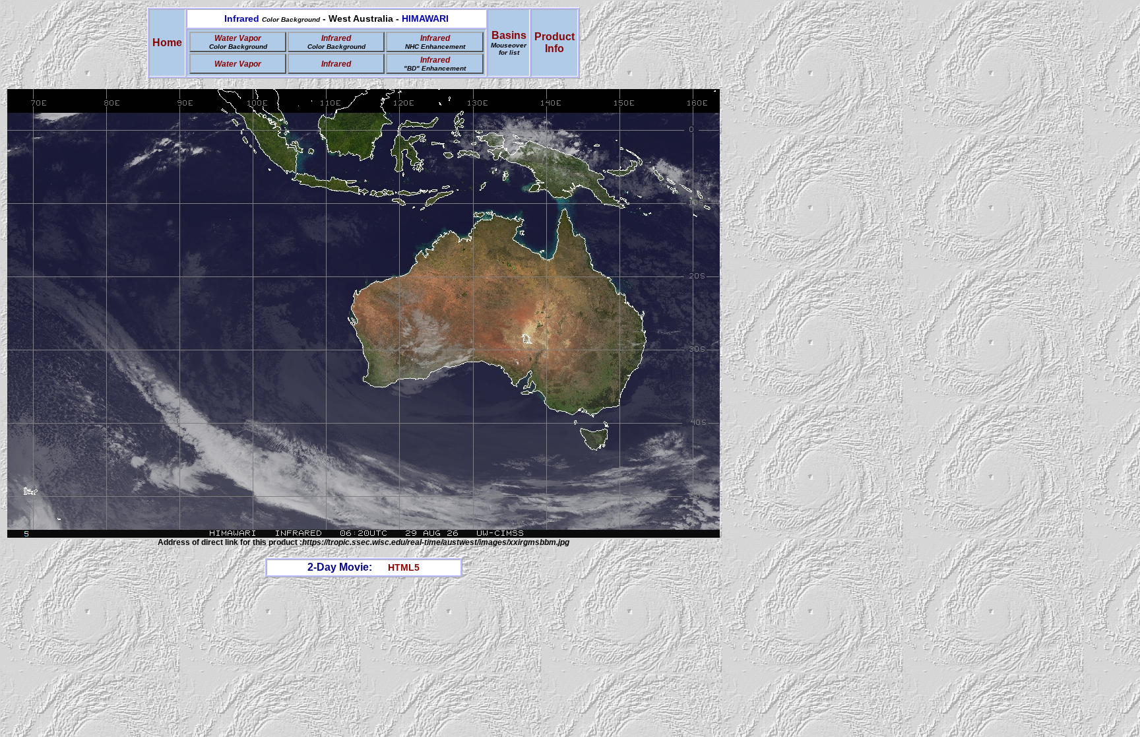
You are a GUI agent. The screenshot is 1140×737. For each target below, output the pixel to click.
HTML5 (404, 567)
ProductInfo (554, 42)
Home (167, 42)
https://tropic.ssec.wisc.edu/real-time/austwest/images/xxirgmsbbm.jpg (435, 542)
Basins (508, 43)
